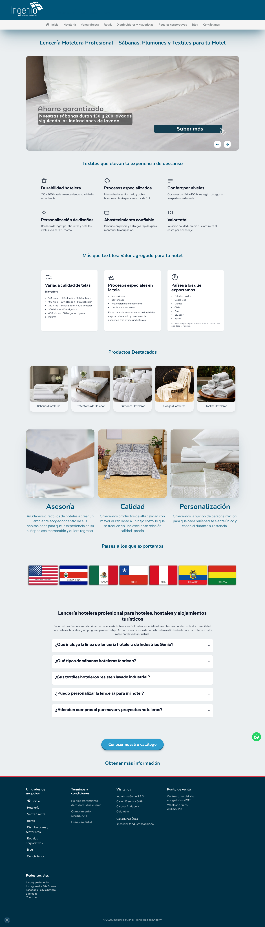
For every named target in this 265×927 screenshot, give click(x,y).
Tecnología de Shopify (148, 919)
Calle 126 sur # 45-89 (129, 801)
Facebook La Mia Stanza (41, 890)
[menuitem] (52, 25)
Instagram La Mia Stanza (41, 886)
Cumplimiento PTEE (84, 822)
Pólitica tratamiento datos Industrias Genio (86, 803)
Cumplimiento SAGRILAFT (81, 813)
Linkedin (31, 893)
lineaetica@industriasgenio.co (135, 824)
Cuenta (77, 10)
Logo (26, 10)
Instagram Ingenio (37, 882)
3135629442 (174, 808)
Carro (107, 10)
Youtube (31, 897)
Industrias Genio (123, 919)
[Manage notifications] (7, 920)
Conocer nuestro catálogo (132, 744)
